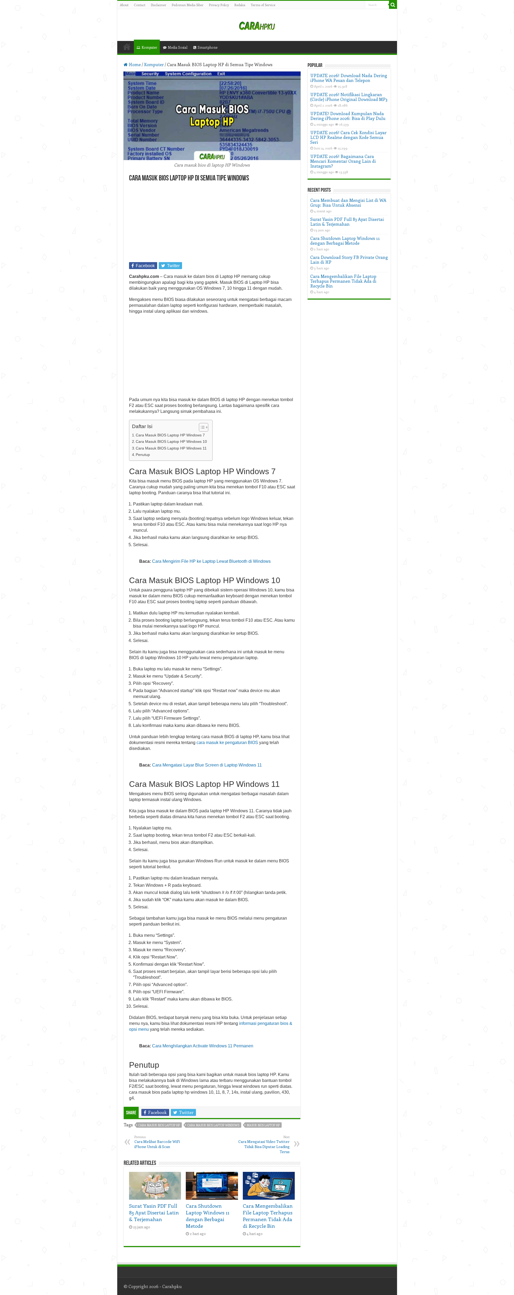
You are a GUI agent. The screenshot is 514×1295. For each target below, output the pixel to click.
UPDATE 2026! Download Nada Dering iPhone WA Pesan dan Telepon (348, 78)
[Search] (393, 5)
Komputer (149, 47)
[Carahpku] (257, 24)
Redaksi (239, 5)
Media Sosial (177, 47)
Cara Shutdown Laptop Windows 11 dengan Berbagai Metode (207, 1215)
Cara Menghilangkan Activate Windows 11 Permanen (202, 1046)
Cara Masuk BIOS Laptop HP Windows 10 (171, 441)
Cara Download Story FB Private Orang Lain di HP (349, 259)
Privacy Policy (219, 5)
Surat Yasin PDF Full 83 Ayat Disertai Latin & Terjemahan (154, 1212)
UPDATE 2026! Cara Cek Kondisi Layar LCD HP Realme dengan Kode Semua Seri (348, 137)
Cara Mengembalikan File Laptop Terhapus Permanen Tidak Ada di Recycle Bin (268, 1215)
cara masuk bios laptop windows (213, 1125)
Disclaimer (158, 5)
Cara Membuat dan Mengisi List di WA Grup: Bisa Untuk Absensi (348, 202)
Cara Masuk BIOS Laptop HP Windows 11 (171, 448)
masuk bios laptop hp (263, 1125)
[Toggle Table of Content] (201, 427)
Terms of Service (263, 5)
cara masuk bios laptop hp (159, 1125)
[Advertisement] (212, 222)
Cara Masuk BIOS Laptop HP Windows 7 (170, 435)
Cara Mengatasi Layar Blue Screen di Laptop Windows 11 (207, 765)
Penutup (143, 454)
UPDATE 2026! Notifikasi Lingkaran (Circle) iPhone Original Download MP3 (348, 97)
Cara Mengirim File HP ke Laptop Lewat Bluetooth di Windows (211, 561)
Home (127, 46)
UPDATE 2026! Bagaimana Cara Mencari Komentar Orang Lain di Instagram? (343, 161)
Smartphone (207, 47)
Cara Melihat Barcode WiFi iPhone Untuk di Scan (157, 1142)
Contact (139, 5)
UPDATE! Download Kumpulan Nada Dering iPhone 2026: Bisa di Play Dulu (348, 116)
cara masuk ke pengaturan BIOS (227, 742)
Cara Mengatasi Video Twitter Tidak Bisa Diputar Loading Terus (264, 1144)
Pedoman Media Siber (187, 5)
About (124, 5)
